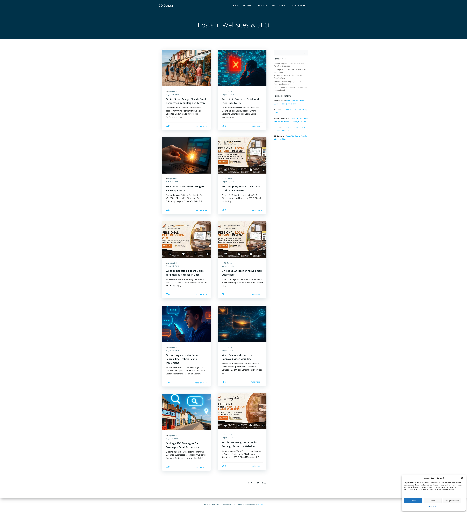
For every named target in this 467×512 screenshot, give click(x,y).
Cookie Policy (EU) (298, 5)
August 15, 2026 (228, 94)
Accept (413, 501)
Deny (433, 501)
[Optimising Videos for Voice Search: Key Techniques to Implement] (186, 323)
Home (235, 5)
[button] (462, 478)
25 (258, 483)
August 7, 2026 (227, 350)
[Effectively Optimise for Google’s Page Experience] (186, 155)
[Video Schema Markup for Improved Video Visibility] (242, 323)
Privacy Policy (431, 506)
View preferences (452, 501)
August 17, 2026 (172, 94)
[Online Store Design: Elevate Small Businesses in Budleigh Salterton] (186, 67)
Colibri (260, 504)
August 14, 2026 (228, 182)
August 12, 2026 (172, 350)
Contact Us (261, 5)
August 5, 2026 (227, 438)
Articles (247, 5)
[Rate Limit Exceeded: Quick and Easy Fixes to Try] (242, 67)
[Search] (305, 52)
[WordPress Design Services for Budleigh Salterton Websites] (242, 411)
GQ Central (172, 91)
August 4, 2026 (172, 438)
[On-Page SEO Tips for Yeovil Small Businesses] (242, 239)
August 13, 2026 (172, 266)
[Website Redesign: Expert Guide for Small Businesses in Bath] (186, 239)
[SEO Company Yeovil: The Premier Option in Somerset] (242, 155)
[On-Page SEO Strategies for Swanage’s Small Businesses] (186, 411)
